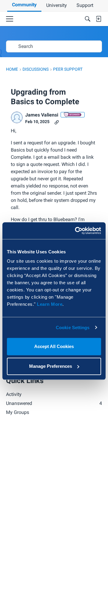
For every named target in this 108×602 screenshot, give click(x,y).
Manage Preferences (50, 366)
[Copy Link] (56, 122)
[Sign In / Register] (98, 19)
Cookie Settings (73, 327)
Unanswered (54, 403)
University (56, 5)
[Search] (87, 19)
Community (24, 4)
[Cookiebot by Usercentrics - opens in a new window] (76, 231)
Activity (14, 394)
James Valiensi (41, 115)
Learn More (49, 304)
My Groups (17, 412)
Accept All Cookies (54, 346)
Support (84, 5)
